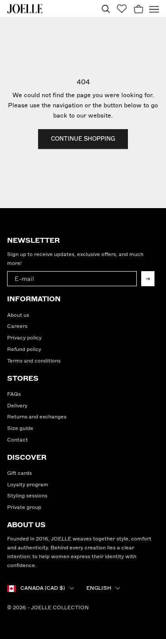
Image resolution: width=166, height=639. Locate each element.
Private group (24, 507)
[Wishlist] (122, 8)
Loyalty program (27, 484)
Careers (17, 326)
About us (18, 315)
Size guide (20, 428)
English (98, 588)
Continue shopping (83, 138)
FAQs (14, 394)
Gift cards (19, 473)
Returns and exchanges (36, 417)
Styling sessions (27, 496)
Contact (17, 440)
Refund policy (24, 349)
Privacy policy (24, 338)
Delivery (17, 405)
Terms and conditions (34, 361)
